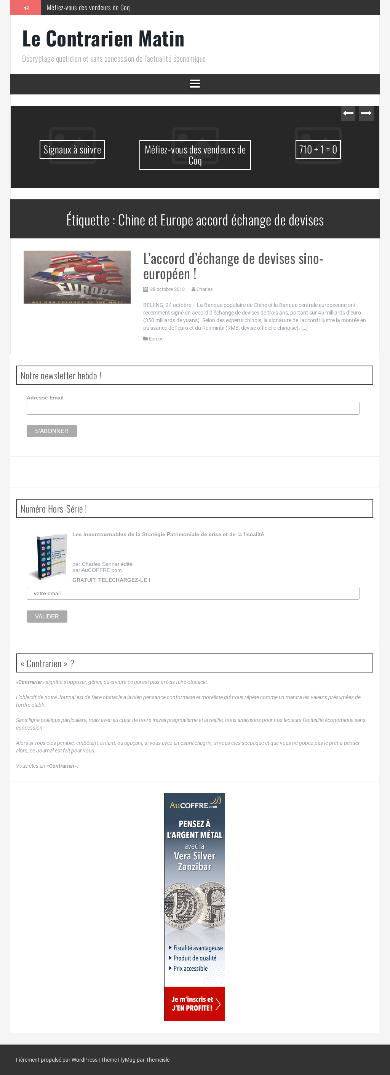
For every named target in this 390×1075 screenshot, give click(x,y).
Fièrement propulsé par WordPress (57, 1060)
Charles (205, 289)
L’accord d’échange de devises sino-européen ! (233, 265)
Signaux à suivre (72, 149)
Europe (156, 339)
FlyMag (127, 1060)
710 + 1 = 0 (318, 149)
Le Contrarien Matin (103, 37)
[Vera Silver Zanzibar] (194, 907)
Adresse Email (45, 398)
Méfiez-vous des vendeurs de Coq (88, 7)
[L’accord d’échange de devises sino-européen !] (77, 276)
